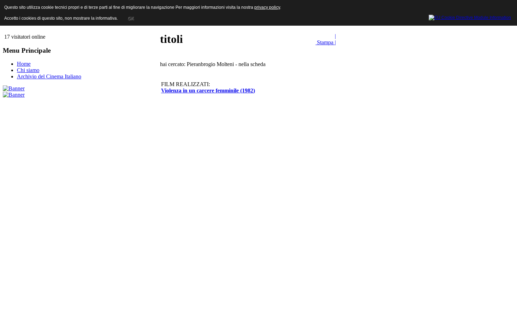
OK (131, 18)
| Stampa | (325, 39)
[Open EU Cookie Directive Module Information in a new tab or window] (470, 16)
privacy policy (267, 7)
